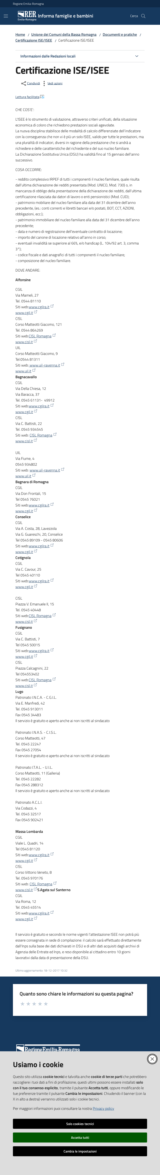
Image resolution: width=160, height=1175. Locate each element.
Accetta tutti (80, 1137)
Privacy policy (103, 1108)
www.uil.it (23, 371)
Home (20, 34)
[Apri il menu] (5, 16)
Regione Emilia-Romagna (28, 3)
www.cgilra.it (39, 307)
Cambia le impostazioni (80, 1151)
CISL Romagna (40, 336)
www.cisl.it (24, 342)
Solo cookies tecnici (80, 1123)
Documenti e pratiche (120, 34)
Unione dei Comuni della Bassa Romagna (63, 34)
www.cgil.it (24, 313)
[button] (143, 16)
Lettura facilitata (27, 96)
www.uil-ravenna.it (44, 365)
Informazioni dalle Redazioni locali (47, 56)
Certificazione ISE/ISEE (33, 40)
